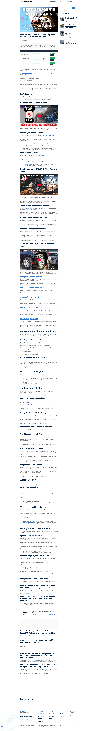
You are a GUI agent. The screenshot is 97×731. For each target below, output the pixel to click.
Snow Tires (40, 718)
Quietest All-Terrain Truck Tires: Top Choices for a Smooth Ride (70, 26)
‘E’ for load (48, 669)
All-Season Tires (41, 713)
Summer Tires (40, 719)
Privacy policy (62, 716)
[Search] (73, 8)
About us (61, 713)
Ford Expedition (30, 404)
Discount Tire (52, 53)
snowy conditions (52, 342)
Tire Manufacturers (68, 1)
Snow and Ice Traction (27, 164)
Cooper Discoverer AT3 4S (30, 297)
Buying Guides (53, 1)
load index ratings (35, 231)
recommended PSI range (39, 551)
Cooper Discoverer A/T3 (36, 660)
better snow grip (34, 349)
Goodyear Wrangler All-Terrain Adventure (40, 347)
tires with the (29, 493)
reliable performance (37, 334)
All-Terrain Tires (41, 714)
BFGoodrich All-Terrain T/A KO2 (32, 287)
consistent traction (47, 135)
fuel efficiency (53, 546)
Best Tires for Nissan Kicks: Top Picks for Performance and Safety (70, 42)
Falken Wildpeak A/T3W (29, 319)
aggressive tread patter (33, 208)
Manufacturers (51, 716)
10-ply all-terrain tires (33, 596)
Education (50, 718)
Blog (60, 714)
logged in (27, 701)
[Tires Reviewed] (26, 1)
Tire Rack (52, 55)
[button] (75, 1)
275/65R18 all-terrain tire (27, 73)
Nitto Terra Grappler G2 (29, 308)
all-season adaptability (40, 155)
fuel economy (27, 452)
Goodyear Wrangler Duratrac (31, 277)
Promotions (51, 714)
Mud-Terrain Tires (41, 716)
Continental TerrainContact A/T (29, 522)
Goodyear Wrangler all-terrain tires (27, 635)
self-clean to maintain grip (49, 360)
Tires (60, 1)
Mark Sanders (24, 39)
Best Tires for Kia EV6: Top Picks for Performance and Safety (71, 19)
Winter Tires (40, 721)
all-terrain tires (35, 80)
